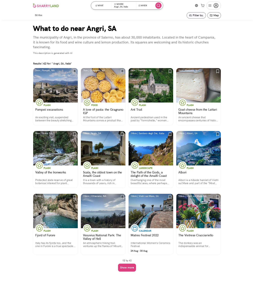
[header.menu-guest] (213, 5)
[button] (102, 6)
